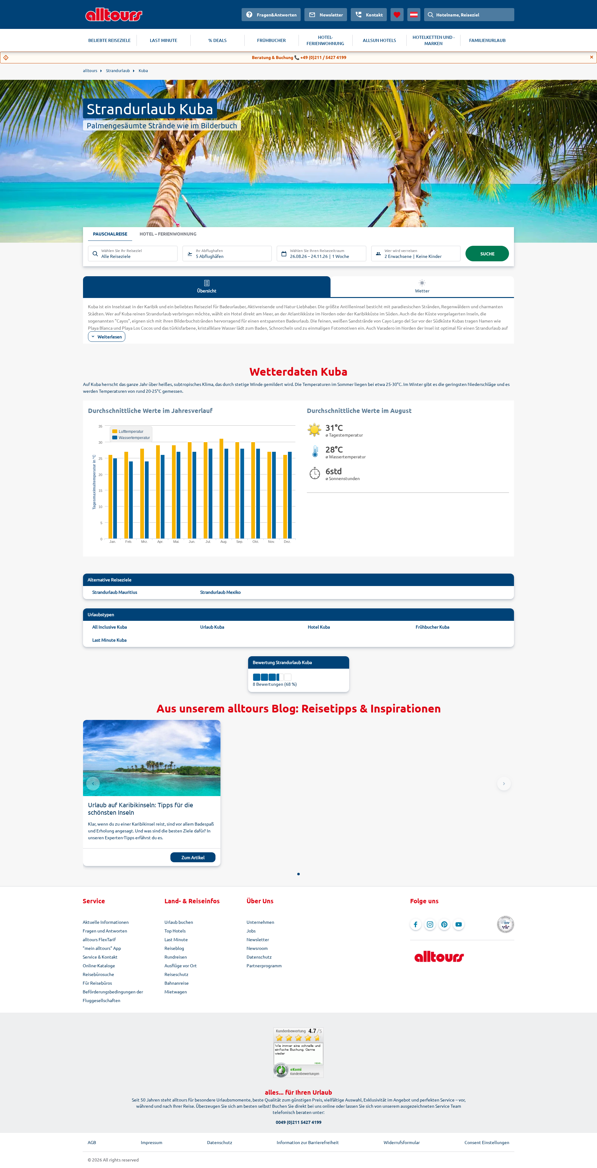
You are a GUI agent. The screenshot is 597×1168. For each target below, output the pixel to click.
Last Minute (176, 939)
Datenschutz (259, 957)
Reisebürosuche (98, 974)
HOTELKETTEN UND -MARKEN (434, 40)
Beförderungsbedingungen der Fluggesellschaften (113, 996)
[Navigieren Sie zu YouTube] (458, 924)
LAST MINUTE (163, 40)
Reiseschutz (176, 974)
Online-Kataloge (99, 965)
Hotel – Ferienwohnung (168, 233)
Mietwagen (175, 991)
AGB (92, 1142)
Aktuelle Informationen (106, 922)
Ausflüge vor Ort (180, 965)
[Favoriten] (397, 14)
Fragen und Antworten (105, 930)
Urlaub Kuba (212, 627)
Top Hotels (175, 930)
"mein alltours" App (102, 948)
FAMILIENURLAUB (487, 40)
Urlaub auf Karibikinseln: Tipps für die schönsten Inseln (140, 808)
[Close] (591, 57)
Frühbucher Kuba (432, 627)
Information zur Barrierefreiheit (308, 1142)
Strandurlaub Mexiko (220, 592)
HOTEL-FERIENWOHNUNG (325, 40)
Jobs (251, 930)
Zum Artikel (193, 857)
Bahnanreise (176, 983)
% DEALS (217, 40)
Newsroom (257, 948)
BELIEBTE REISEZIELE (109, 40)
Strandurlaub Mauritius (114, 592)
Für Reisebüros (97, 983)
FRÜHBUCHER (271, 40)
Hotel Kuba (319, 627)
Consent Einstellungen (487, 1142)
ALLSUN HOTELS (379, 40)
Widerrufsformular (402, 1142)
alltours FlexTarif (99, 939)
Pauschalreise (110, 233)
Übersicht (206, 290)
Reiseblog (174, 948)
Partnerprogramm (264, 965)
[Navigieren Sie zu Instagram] (430, 924)
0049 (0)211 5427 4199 (299, 1122)
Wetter (422, 290)
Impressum (151, 1142)
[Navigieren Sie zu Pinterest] (444, 924)
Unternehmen (260, 922)
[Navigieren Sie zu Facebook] (415, 924)
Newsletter (258, 939)
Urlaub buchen (178, 922)
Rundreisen (175, 957)
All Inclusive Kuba (109, 627)
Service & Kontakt (100, 957)
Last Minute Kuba (109, 640)
